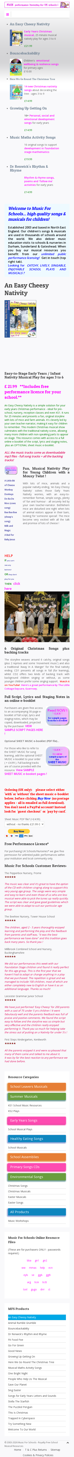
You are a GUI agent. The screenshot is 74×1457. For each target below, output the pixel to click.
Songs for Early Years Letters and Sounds (32, 1395)
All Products (19, 1212)
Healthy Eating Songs (26, 1138)
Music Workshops (18, 1221)
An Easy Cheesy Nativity (30, 24)
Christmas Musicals (19, 1191)
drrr (42, 1289)
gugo (34, 1289)
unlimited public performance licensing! (37, 256)
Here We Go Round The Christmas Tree (32, 79)
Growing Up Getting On (28, 108)
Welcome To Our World (22, 1429)
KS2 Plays (13, 1111)
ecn (50, 1267)
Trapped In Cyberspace (21, 1418)
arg (29, 1282)
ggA (40, 1275)
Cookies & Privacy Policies (38, 1455)
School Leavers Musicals (28, 1086)
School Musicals (17, 1147)
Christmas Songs (18, 1185)
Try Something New (19, 1424)
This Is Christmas (18, 1412)
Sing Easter (14, 1390)
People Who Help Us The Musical (27, 1379)
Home (17, 1449)
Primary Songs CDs (25, 1167)
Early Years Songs (23, 1120)
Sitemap (55, 1449)
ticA (36, 1282)
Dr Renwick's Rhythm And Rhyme (27, 1334)
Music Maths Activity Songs (33, 137)
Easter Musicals (17, 1197)
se (33, 1275)
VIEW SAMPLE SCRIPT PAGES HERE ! (23, 730)
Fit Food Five (15, 1339)
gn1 (37, 1260)
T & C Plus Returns (36, 1449)
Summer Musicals (24, 1096)
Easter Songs (15, 1202)
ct (49, 1289)
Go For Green (16, 1345)
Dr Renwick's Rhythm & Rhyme (29, 168)
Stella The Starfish (18, 1401)
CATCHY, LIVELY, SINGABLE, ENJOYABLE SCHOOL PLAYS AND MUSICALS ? (37, 269)
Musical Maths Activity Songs (25, 1367)
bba (29, 1260)
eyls (26, 1275)
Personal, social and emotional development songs (39, 119)
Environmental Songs (26, 1177)
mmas (32, 1267)
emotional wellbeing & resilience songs (41, 62)
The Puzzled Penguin (20, 1407)
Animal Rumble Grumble (22, 1323)
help (42, 1267)
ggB (48, 1275)
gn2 (45, 1260)
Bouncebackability (25, 53)
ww (24, 1267)
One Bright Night (18, 1373)
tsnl (25, 1289)
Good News (15, 1351)
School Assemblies (24, 1157)
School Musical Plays (20, 1129)
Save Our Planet (17, 1384)
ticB (44, 1282)
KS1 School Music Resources (25, 1105)
